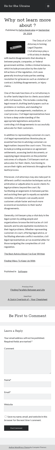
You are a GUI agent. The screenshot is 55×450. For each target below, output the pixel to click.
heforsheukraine (27, 30)
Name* (7, 379)
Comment (9, 348)
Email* (7, 392)
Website (8, 404)
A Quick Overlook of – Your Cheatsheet (27, 299)
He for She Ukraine (17, 6)
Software (22, 271)
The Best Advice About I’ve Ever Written (24, 253)
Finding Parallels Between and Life (27, 289)
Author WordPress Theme (19, 447)
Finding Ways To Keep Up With (19, 260)
